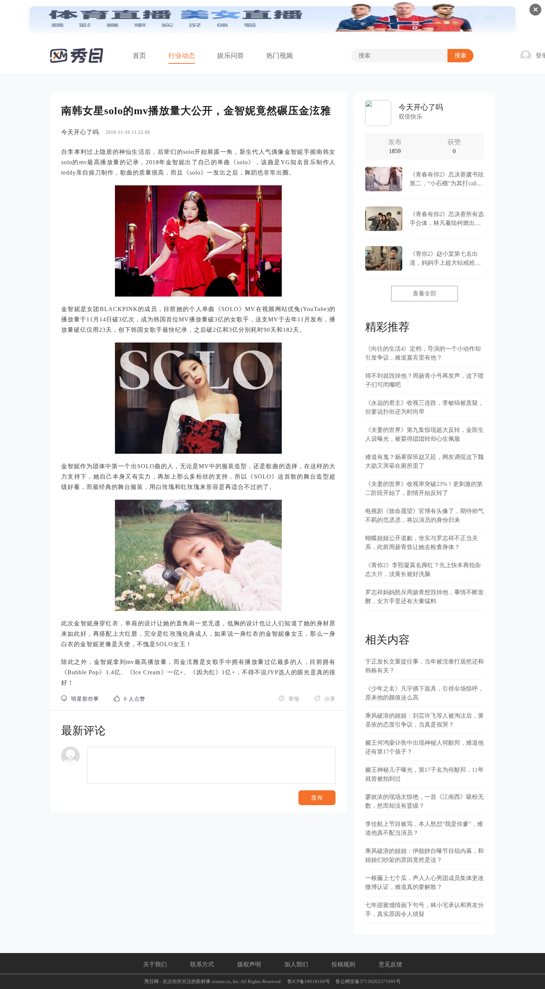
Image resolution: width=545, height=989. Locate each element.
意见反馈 (390, 964)
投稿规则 (343, 964)
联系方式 (202, 964)
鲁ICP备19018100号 (308, 981)
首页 (139, 55)
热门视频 (279, 55)
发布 (317, 797)
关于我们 (155, 964)
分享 (325, 698)
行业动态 (181, 55)
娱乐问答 (230, 55)
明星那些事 (80, 698)
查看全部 (424, 293)
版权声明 (249, 964)
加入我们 (296, 964)
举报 (289, 698)
